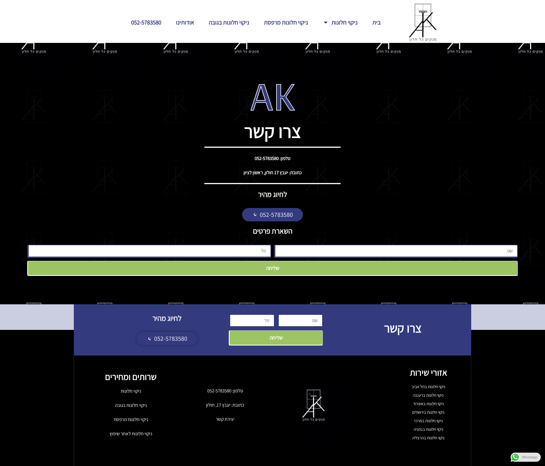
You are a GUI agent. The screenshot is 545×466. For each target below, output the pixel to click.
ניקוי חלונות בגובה (229, 22)
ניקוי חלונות (345, 22)
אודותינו (185, 22)
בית (376, 22)
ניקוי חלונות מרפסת (286, 22)
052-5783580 (146, 22)
